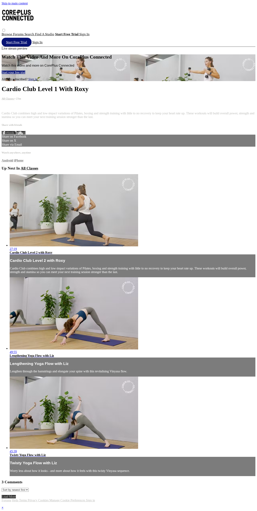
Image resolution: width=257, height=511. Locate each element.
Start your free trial (13, 72)
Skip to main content (15, 3)
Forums (18, 34)
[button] (3, 30)
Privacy (33, 500)
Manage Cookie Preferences (67, 500)
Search (29, 34)
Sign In (37, 42)
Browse (7, 34)
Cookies (43, 500)
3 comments (9, 106)
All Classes (8, 98)
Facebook (8, 132)
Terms (23, 500)
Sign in (84, 34)
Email (21, 132)
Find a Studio (44, 34)
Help (15, 500)
